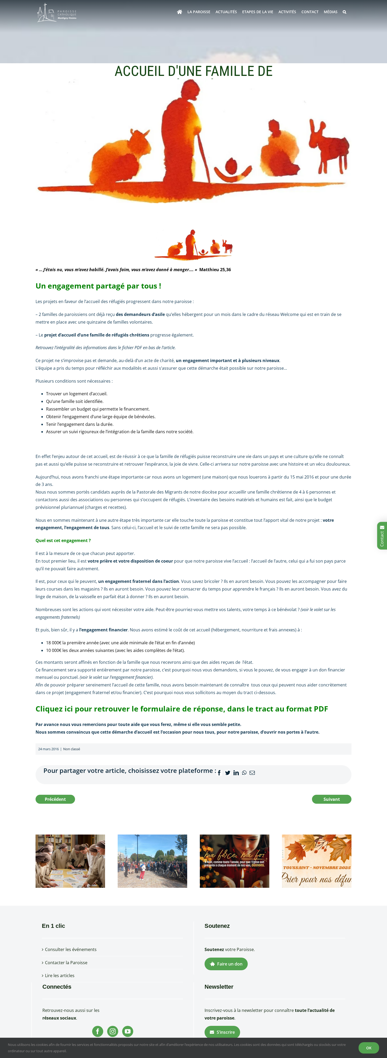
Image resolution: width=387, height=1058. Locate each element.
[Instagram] (112, 1031)
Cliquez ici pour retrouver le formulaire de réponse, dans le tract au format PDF (182, 709)
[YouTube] (127, 1031)
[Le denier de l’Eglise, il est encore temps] (234, 861)
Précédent (55, 799)
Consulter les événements (71, 949)
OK (368, 1047)
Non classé (71, 749)
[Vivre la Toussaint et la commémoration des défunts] (316, 861)
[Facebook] (97, 1031)
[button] (344, 12)
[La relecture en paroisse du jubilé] (152, 861)
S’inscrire (226, 1032)
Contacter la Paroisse (66, 963)
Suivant (332, 799)
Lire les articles (60, 975)
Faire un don (229, 964)
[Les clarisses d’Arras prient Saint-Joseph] (70, 861)
